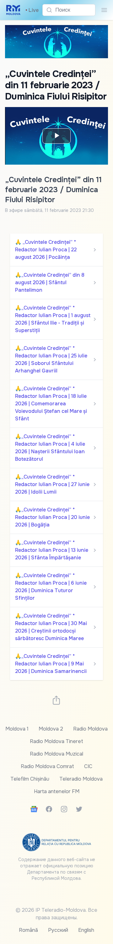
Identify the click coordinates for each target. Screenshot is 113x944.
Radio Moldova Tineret (56, 741)
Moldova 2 (51, 729)
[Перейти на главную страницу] (13, 10)
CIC (88, 766)
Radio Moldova (90, 729)
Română (28, 930)
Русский (58, 930)
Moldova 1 (17, 729)
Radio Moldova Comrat (47, 766)
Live (32, 10)
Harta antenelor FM (56, 791)
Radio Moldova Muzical (56, 754)
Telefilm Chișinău (29, 779)
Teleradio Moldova (81, 779)
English (86, 930)
